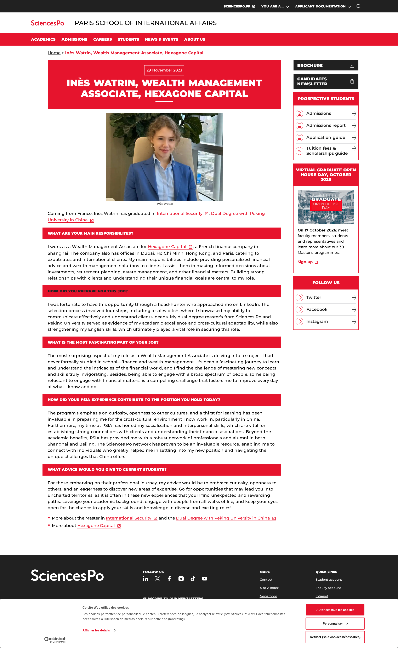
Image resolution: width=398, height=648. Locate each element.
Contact (266, 579)
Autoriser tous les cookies (335, 610)
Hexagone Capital (167, 246)
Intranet (322, 596)
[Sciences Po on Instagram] (181, 578)
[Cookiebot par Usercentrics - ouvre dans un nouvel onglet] (55, 640)
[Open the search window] (359, 6)
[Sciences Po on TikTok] (192, 578)
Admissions (74, 39)
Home (54, 52)
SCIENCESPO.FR (237, 6)
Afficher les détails (96, 630)
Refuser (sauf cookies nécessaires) (335, 637)
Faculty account (328, 588)
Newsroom (268, 596)
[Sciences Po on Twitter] (157, 578)
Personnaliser (333, 623)
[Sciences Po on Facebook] (169, 578)
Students (128, 39)
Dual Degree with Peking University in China (223, 518)
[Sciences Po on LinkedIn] (145, 578)
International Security (180, 213)
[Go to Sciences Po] (47, 24)
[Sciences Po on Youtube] (204, 578)
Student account (329, 579)
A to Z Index (269, 588)
